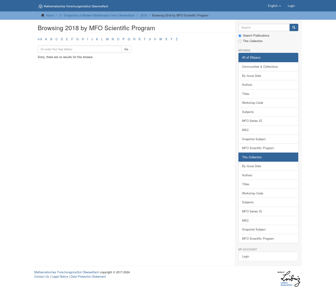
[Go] (293, 27)
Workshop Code (252, 102)
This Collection (253, 41)
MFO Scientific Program (258, 148)
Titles (245, 93)
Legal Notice (60, 276)
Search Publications (256, 35)
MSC (245, 130)
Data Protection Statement (88, 276)
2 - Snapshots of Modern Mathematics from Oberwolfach (97, 15)
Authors (247, 84)
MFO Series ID (252, 120)
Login (245, 256)
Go (126, 49)
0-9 (40, 39)
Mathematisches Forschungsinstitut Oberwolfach (66, 272)
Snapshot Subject (254, 139)
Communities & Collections (260, 66)
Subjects (248, 112)
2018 (144, 15)
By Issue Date (251, 75)
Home (50, 15)
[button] (274, 5)
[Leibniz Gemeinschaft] (289, 279)
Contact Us (41, 276)
